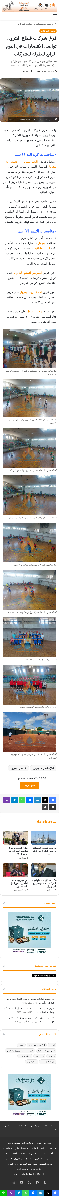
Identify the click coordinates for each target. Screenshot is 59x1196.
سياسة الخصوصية (20, 1125)
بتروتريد (51, 1056)
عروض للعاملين (21, 1148)
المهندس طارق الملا (46, 1051)
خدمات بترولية (14, 1143)
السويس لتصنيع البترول (27, 272)
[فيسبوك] (52, 800)
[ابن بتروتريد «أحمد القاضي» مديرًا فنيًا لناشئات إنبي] (15, 870)
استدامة (47, 1143)
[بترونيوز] (29, 6)
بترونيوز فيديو (23, 1169)
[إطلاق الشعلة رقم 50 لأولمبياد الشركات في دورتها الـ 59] (15, 838)
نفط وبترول (39, 1158)
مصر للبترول (34, 311)
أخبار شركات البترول (23, 1158)
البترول (41, 243)
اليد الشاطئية (42, 248)
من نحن (53, 1125)
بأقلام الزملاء (12, 1153)
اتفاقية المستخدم (39, 1125)
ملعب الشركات (24, 24)
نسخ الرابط (29, 785)
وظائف (23, 1153)
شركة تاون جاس (48, 1062)
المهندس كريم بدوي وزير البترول (20, 1051)
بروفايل (50, 1158)
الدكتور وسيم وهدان (37, 1045)
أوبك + (52, 1045)
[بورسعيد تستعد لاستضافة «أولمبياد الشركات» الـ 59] (43, 838)
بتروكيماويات (28, 1143)
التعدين (39, 1143)
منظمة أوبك (31, 1062)
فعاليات (9, 1158)
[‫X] (45, 800)
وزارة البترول (12, 1164)
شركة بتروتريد (25, 1056)
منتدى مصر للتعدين (28, 1164)
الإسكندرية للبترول (30, 292)
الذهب (21, 1045)
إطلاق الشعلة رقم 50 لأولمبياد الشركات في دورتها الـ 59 (18, 851)
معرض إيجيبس (45, 1164)
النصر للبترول (29, 161)
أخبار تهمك (48, 1153)
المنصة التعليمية (37, 1148)
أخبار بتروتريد (36, 1169)
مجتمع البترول (39, 24)
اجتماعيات (8, 1148)
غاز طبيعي (51, 1148)
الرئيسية (51, 24)
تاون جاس (39, 1056)
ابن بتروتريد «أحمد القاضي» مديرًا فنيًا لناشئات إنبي (19, 883)
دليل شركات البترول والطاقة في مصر (29, 1174)
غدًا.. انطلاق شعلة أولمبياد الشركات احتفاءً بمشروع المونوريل (44, 883)
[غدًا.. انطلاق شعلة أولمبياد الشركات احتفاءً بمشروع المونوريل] (43, 870)
